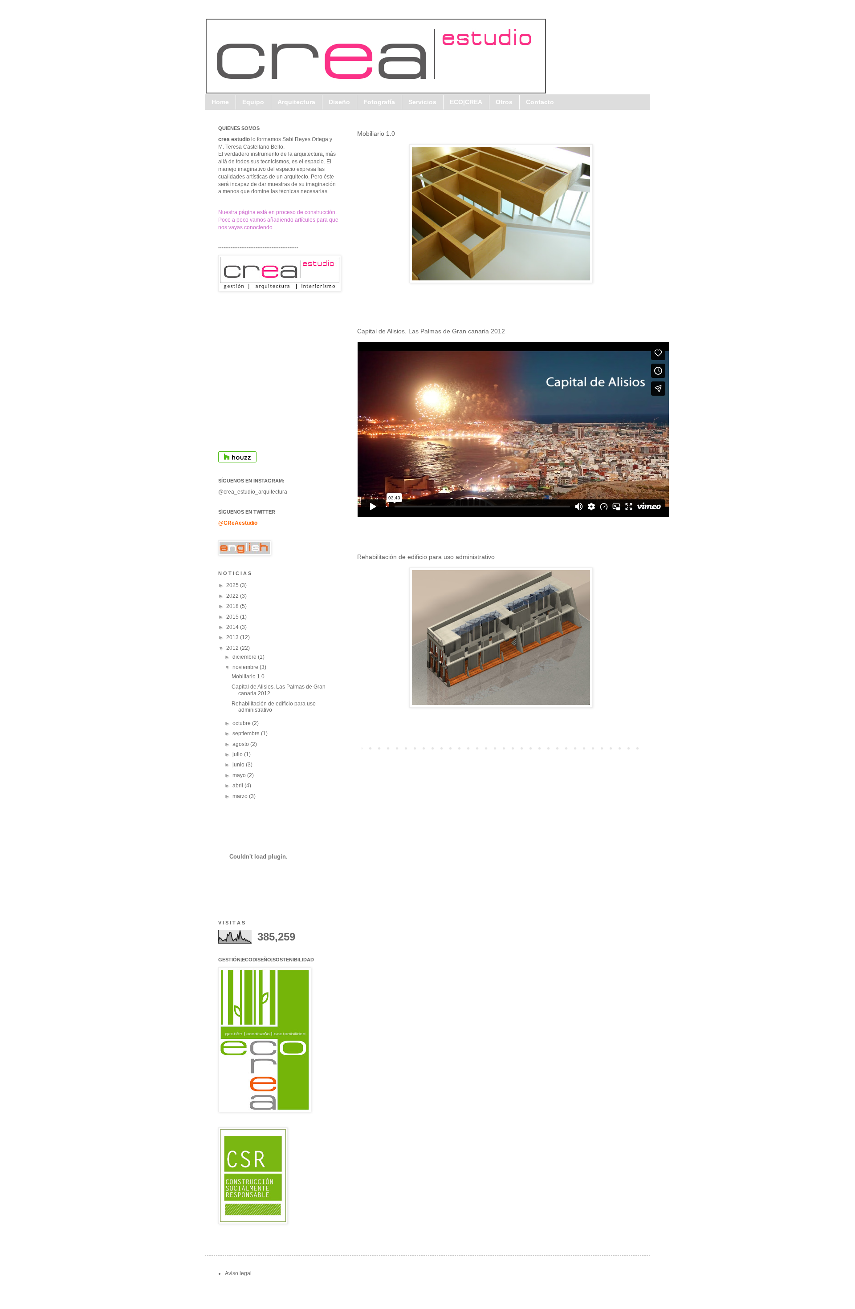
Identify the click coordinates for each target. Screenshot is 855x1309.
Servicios (422, 101)
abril (238, 785)
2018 (233, 606)
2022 (233, 596)
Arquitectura (296, 101)
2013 (233, 637)
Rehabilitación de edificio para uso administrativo (426, 556)
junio (239, 765)
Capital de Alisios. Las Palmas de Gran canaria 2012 (431, 331)
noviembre (246, 667)
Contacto (540, 101)
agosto (241, 744)
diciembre (245, 657)
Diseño (339, 101)
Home (220, 101)
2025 (233, 585)
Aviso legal (238, 1273)
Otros (504, 101)
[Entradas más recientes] (359, 747)
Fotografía (379, 101)
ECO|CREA (466, 101)
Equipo (253, 101)
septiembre (246, 733)
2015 (233, 617)
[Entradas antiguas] (642, 747)
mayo (239, 775)
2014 (233, 627)
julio (238, 754)
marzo (240, 796)
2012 (233, 648)
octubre (242, 723)
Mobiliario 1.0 (376, 133)
